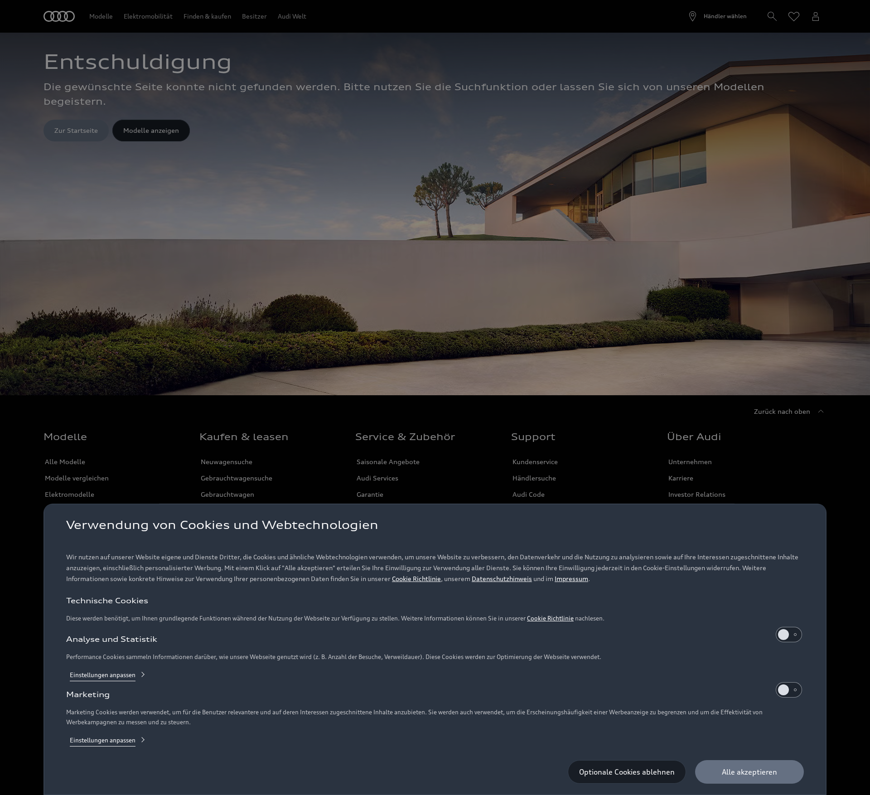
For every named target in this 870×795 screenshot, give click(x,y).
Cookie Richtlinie (416, 578)
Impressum (571, 578)
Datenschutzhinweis (502, 578)
